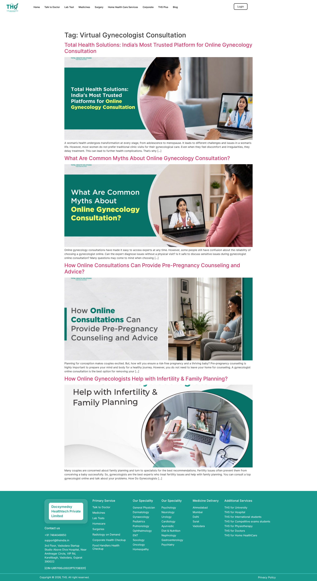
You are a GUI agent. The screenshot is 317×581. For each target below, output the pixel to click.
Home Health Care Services (123, 7)
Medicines (84, 7)
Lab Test (69, 7)
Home (37, 7)
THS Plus (163, 7)
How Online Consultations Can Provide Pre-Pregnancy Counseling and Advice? (152, 268)
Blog (175, 7)
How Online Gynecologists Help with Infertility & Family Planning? (146, 378)
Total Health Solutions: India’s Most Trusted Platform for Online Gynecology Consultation (158, 48)
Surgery (99, 7)
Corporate (148, 7)
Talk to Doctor (52, 7)
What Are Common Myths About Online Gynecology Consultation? (147, 158)
